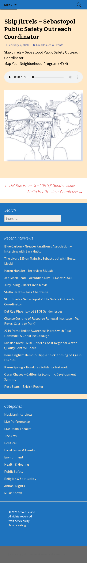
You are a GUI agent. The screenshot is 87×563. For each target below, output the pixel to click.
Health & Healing (16, 464)
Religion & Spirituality (20, 479)
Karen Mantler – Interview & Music (28, 270)
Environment (13, 457)
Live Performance (17, 421)
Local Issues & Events (49, 45)
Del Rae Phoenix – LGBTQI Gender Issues (40, 185)
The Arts (10, 436)
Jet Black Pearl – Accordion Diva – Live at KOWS (38, 278)
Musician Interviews (18, 414)
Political (10, 443)
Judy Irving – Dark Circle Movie (26, 285)
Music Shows (13, 493)
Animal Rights (14, 486)
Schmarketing (17, 525)
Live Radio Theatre (17, 429)
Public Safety (13, 471)
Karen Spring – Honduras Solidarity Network (36, 367)
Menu (8, 5)
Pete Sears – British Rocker (23, 386)
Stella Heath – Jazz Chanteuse (55, 191)
